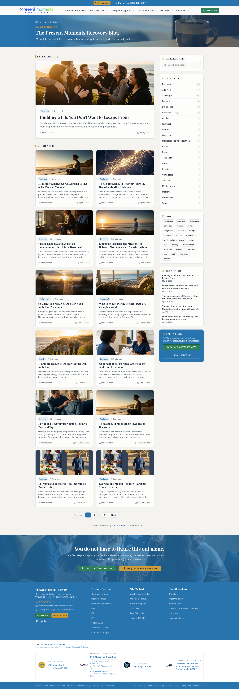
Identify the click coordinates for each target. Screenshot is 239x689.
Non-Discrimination (196, 686)
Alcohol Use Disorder (140, 594)
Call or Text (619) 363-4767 (132, 3)
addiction (168, 249)
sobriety (167, 235)
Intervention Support (100, 632)
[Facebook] (36, 621)
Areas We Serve (176, 618)
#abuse (167, 259)
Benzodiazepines (138, 603)
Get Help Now (211, 10)
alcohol (179, 235)
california (191, 249)
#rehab (179, 249)
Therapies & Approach (121, 10)
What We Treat (97, 10)
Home (38, 22)
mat (165, 245)
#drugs (192, 231)
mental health (188, 245)
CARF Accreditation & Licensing (183, 608)
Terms (149, 686)
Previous (77, 515)
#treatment (194, 221)
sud (173, 254)
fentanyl (180, 226)
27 (105, 515)
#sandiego (190, 235)
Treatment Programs (74, 10)
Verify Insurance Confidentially (142, 568)
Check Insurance (181, 355)
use (165, 254)
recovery (181, 221)
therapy (175, 245)
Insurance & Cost (146, 10)
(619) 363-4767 (46, 602)
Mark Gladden (118, 525)
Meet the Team (176, 599)
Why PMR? (165, 10)
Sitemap (183, 686)
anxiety (191, 240)
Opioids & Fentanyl (138, 599)
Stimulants (134, 608)
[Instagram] (41, 621)
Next (113, 515)
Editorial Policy (172, 686)
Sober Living (97, 623)
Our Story (173, 594)
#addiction (168, 221)
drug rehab (168, 231)
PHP (93, 608)
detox (190, 226)
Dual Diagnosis (137, 613)
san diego (168, 226)
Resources (181, 10)
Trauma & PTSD (137, 618)
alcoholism (184, 254)
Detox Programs (98, 599)
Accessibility (159, 686)
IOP (93, 613)
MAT (93, 618)
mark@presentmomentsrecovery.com (55, 605)
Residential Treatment (101, 603)
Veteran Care (175, 603)
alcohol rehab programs (174, 240)
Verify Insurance (102, 3)
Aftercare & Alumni (99, 627)
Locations (173, 613)
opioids (181, 231)
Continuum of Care (99, 594)
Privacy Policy (139, 686)
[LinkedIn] (45, 621)
